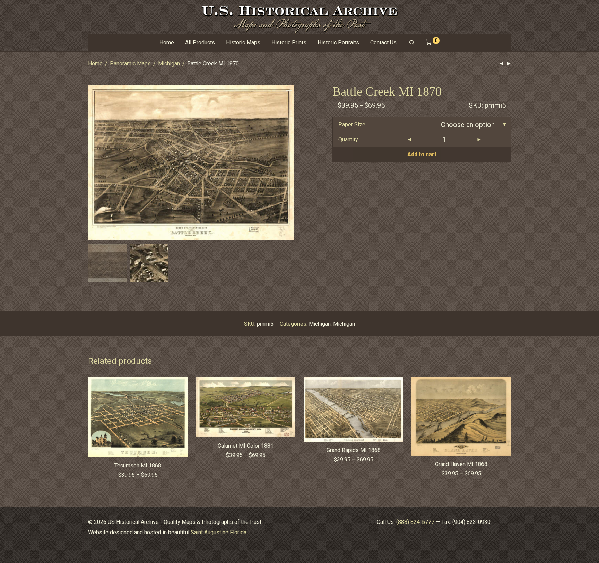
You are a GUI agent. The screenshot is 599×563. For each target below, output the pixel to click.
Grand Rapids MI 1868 (354, 450)
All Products (200, 42)
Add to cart (421, 154)
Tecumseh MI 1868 (137, 465)
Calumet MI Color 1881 (246, 445)
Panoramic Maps (130, 63)
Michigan (169, 63)
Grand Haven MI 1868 (461, 464)
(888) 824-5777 (415, 522)
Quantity (348, 139)
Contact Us (383, 42)
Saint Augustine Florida (218, 532)
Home (166, 42)
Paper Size (351, 124)
